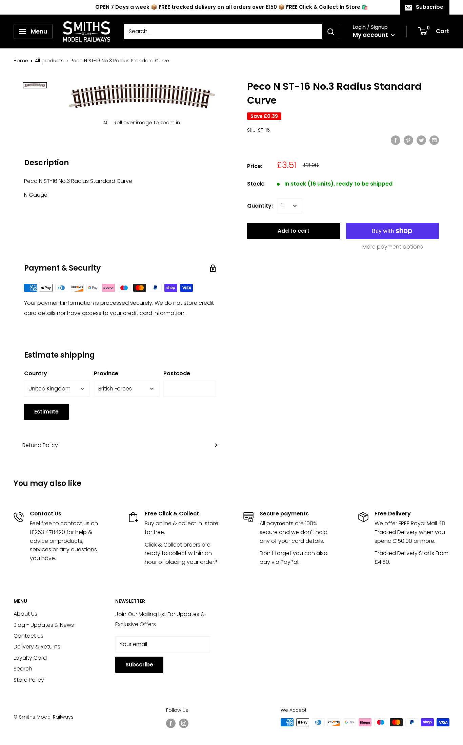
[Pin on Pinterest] (408, 140)
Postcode (176, 373)
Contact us (28, 636)
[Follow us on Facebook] (171, 723)
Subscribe (429, 6)
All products (49, 60)
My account (371, 35)
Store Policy (29, 680)
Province (106, 373)
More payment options (392, 247)
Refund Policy (40, 445)
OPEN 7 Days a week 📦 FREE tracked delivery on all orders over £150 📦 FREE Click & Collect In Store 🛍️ (231, 6)
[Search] (330, 31)
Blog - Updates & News (44, 625)
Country (35, 373)
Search (23, 669)
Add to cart (293, 231)
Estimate (46, 412)
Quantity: (260, 206)
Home (21, 60)
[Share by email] (434, 140)
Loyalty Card (30, 658)
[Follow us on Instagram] (183, 723)
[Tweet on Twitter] (421, 140)
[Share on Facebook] (395, 140)
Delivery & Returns (37, 647)
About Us (25, 614)
